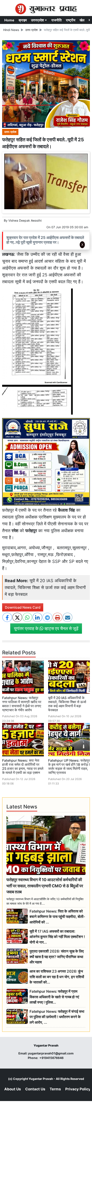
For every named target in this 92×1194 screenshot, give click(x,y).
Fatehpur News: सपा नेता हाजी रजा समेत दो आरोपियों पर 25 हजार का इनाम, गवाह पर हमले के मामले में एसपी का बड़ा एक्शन (22, 766)
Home (9, 20)
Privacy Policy (78, 1089)
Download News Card (22, 607)
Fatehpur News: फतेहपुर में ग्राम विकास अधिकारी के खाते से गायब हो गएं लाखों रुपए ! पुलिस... (54, 996)
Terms (55, 1089)
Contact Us (35, 1089)
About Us (12, 1089)
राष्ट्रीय (70, 20)
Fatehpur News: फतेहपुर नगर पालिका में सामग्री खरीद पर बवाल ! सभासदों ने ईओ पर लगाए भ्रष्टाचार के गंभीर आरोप (21, 704)
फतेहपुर (31, 530)
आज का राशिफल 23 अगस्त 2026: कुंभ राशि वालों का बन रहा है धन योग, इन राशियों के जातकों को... (57, 976)
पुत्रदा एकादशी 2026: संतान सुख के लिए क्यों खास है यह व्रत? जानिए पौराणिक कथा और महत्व (57, 956)
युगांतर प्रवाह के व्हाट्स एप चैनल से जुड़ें (46, 628)
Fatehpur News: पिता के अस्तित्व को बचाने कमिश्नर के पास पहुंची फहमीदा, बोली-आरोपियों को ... (57, 916)
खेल (82, 20)
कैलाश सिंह (66, 510)
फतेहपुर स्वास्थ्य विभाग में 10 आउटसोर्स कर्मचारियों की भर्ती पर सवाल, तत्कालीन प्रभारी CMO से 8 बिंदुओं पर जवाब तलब (44, 886)
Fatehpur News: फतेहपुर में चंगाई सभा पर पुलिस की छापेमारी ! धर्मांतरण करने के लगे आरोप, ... (57, 1017)
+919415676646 (51, 1058)
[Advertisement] (46, 307)
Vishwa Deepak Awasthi (25, 220)
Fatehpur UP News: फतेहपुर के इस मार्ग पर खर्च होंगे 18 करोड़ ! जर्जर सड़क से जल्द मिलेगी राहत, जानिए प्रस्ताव (69, 766)
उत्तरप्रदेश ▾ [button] (39, 20)
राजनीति (56, 20)
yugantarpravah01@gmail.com (51, 1053)
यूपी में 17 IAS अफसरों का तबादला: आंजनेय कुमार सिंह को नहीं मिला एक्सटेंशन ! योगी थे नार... (57, 936)
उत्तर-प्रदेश (31, 30)
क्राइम (23, 20)
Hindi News (11, 30)
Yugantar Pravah (41, 1079)
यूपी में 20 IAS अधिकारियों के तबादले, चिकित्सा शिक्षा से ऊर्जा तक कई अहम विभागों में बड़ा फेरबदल (45, 587)
